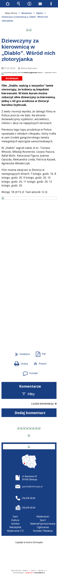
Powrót (38, 363)
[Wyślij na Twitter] (28, 335)
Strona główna (8, 3)
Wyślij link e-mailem (34, 335)
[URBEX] (27, 30)
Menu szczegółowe (51, 3)
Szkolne (15, 523)
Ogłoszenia (43, 527)
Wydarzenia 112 (15, 530)
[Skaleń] (30, 30)
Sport (43, 520)
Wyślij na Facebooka (23, 335)
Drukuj (20, 363)
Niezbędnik (15, 527)
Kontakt (29, 372)
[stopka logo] (29, 446)
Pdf (39, 353)
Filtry (31, 394)
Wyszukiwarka (18, 3)
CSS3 (28, 562)
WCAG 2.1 (38, 562)
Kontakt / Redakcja (42, 530)
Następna (21, 353)
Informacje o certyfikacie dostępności (29, 551)
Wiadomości (42, 516)
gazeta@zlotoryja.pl (32, 486)
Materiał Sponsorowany (42, 523)
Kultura (15, 520)
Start (15, 516)
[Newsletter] (29, 435)
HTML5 (24, 562)
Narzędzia (29, 3)
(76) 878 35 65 (28, 498)
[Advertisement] (29, 301)
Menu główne (40, 3)
